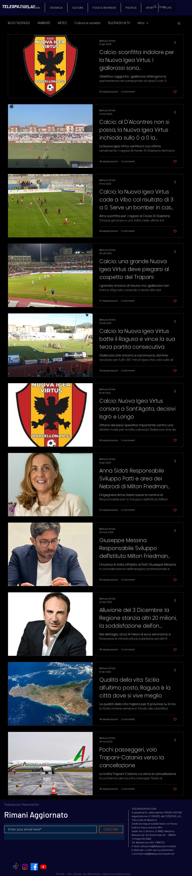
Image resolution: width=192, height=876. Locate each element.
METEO (62, 23)
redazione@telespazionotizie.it (158, 846)
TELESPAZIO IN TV (119, 23)
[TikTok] (16, 866)
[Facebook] (34, 866)
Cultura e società (87, 23)
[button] (179, 24)
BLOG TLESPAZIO (19, 23)
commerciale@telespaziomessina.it (153, 854)
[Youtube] (43, 866)
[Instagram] (25, 866)
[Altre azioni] (176, 42)
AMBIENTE (44, 23)
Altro (141, 23)
